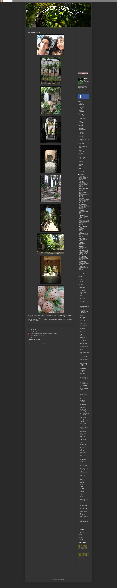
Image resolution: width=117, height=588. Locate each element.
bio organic (81, 113)
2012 (80, 282)
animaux (80, 104)
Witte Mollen (82, 367)
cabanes (80, 115)
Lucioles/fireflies (83, 439)
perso (80, 153)
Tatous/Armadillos (83, 453)
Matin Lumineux (82, 238)
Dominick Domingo (83, 497)
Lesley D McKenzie (83, 433)
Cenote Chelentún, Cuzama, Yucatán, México (84, 364)
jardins (80, 135)
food (79, 126)
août (81, 293)
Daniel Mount (82, 407)
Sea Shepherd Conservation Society (84, 383)
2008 (80, 536)
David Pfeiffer (82, 301)
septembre (82, 292)
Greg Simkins (82, 471)
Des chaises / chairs (83, 444)
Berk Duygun (82, 419)
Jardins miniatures (83, 325)
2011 (80, 284)
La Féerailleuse (82, 215)
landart (80, 136)
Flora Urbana (81, 246)
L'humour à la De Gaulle (83, 239)
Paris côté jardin (82, 204)
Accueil (50, 341)
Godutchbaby (82, 437)
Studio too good (83, 445)
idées (80, 131)
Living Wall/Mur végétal (83, 139)
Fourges (81, 315)
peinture (80, 151)
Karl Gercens (82, 317)
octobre (81, 290)
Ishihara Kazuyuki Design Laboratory (84, 500)
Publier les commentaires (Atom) (39, 343)
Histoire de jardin (82, 129)
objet (80, 147)
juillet (81, 295)
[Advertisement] (83, 50)
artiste (80, 107)
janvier (81, 532)
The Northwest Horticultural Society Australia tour (84, 311)
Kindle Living (82, 434)
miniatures (81, 143)
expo (80, 121)
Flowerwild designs (83, 417)
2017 (80, 278)
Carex (80, 232)
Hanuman (81, 326)
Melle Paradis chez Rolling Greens (83, 381)
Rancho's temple (83, 347)
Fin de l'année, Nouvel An (83, 247)
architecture (81, 106)
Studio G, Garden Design (84, 220)
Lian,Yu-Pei (82, 488)
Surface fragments (83, 465)
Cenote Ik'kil (82, 355)
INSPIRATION (82, 331)
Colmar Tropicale (83, 452)
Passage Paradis (82, 261)
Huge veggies (82, 510)
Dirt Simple (81, 242)
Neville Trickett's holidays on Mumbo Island (84, 414)
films (80, 124)
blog (35, 325)
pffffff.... (80, 154)
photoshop (81, 157)
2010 (80, 286)
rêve (79, 162)
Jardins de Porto (83, 431)
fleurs (80, 125)
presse (80, 160)
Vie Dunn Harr (82, 298)
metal (80, 142)
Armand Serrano (83, 481)
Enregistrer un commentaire (34, 339)
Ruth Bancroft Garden (84, 303)
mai (81, 526)
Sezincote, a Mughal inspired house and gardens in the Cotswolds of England (84, 200)
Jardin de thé (82, 442)
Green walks (82, 450)
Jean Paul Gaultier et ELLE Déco (84, 421)
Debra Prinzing (82, 406)
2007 (80, 537)
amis (80, 103)
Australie (80, 110)
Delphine (87, 78)
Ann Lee (81, 496)
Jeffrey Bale (81, 198)
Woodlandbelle (82, 524)
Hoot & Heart (82, 436)
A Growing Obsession (83, 188)
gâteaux (80, 128)
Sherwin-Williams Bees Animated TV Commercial (84, 392)
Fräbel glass (82, 342)
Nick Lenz (81, 335)
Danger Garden (82, 176)
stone (80, 168)
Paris (80, 150)
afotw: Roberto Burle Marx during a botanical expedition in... (83, 234)
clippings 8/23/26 (82, 189)
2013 (80, 281)
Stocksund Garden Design (83, 344)
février (81, 530)
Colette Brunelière (83, 423)
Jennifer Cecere (83, 323)
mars (81, 529)
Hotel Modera (82, 373)
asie (79, 108)
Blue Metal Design (83, 505)
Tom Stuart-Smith (83, 484)
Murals (81, 314)
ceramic (80, 117)
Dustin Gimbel (82, 328)
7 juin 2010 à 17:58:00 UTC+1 (36, 337)
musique (80, 144)
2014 (80, 279)
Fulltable (81, 502)
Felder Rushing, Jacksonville (83, 401)
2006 (80, 539)
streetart (80, 169)
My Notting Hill (82, 370)
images (80, 132)
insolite (80, 133)
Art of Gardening (82, 256)
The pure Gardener (83, 318)
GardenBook (81, 210)
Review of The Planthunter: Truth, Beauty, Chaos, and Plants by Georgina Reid (83, 252)
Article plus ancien (70, 341)
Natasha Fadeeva (83, 337)
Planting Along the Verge (84, 346)
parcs (80, 149)
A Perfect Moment (82, 243)
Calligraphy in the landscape (83, 410)
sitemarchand (81, 167)
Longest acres (82, 266)
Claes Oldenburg (83, 514)
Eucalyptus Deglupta (83, 511)
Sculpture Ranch (83, 449)
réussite (80, 161)
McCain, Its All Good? (84, 385)
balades (32, 325)
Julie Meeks (82, 491)
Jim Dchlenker (82, 494)
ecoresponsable (82, 119)
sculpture (80, 164)
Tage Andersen (82, 320)
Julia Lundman (82, 493)
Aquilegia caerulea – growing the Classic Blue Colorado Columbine (84, 222)
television (80, 171)
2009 (80, 534)
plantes (80, 158)
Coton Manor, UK (83, 441)
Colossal (81, 181)
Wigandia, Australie (83, 394)
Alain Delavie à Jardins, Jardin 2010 (84, 469)
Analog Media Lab (83, 508)
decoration (81, 118)
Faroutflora (82, 371)
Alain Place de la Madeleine (83, 375)
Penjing (81, 349)
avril (81, 527)
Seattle (80, 165)
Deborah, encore (83, 461)
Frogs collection (83, 340)
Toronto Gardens (83, 368)
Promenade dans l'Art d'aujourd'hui (84, 425)
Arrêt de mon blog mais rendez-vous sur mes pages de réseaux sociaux (84, 206)
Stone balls (82, 447)
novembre (82, 289)
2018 (80, 276)
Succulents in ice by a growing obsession (84, 378)
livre (79, 140)
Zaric (81, 506)
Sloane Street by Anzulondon (83, 463)
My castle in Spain (31, 321)
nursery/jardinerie (82, 146)
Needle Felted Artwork (84, 411)
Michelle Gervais (83, 338)
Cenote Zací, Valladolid (84, 359)
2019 (80, 274)
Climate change (83, 386)
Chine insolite (82, 398)
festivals (80, 122)
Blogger (63, 579)
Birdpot (81, 308)
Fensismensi (82, 304)
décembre (82, 287)
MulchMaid (33, 331)
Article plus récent (31, 341)
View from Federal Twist (83, 250)
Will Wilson (82, 482)
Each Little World (83, 404)
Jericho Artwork (82, 475)
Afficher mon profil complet (83, 90)
